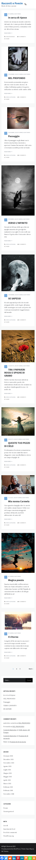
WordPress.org (8, 836)
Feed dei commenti (10, 832)
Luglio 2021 (7, 770)
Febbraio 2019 (8, 790)
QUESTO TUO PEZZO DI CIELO (17, 444)
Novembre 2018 (8, 794)
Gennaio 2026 (8, 756)
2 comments (22, 97)
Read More (7, 33)
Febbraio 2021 (8, 787)
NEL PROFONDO (16, 78)
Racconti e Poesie (12, 3)
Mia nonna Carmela (18, 501)
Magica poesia (16, 580)
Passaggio (14, 136)
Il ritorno (13, 636)
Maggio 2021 (7, 777)
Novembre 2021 (8, 763)
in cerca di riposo (17, 17)
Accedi (5, 825)
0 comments (22, 36)
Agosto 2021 (7, 766)
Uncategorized (10, 36)
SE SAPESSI (14, 298)
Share (7, 38)
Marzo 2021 (7, 783)
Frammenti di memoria (18, 742)
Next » (31, 669)
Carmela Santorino (15, 14)
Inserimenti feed (9, 829)
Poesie (5, 808)
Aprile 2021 (7, 780)
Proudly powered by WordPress (11, 849)
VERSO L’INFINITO (17, 222)
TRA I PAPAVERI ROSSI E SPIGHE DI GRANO (14, 372)
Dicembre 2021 (8, 759)
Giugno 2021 (7, 773)
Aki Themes (4, 851)
